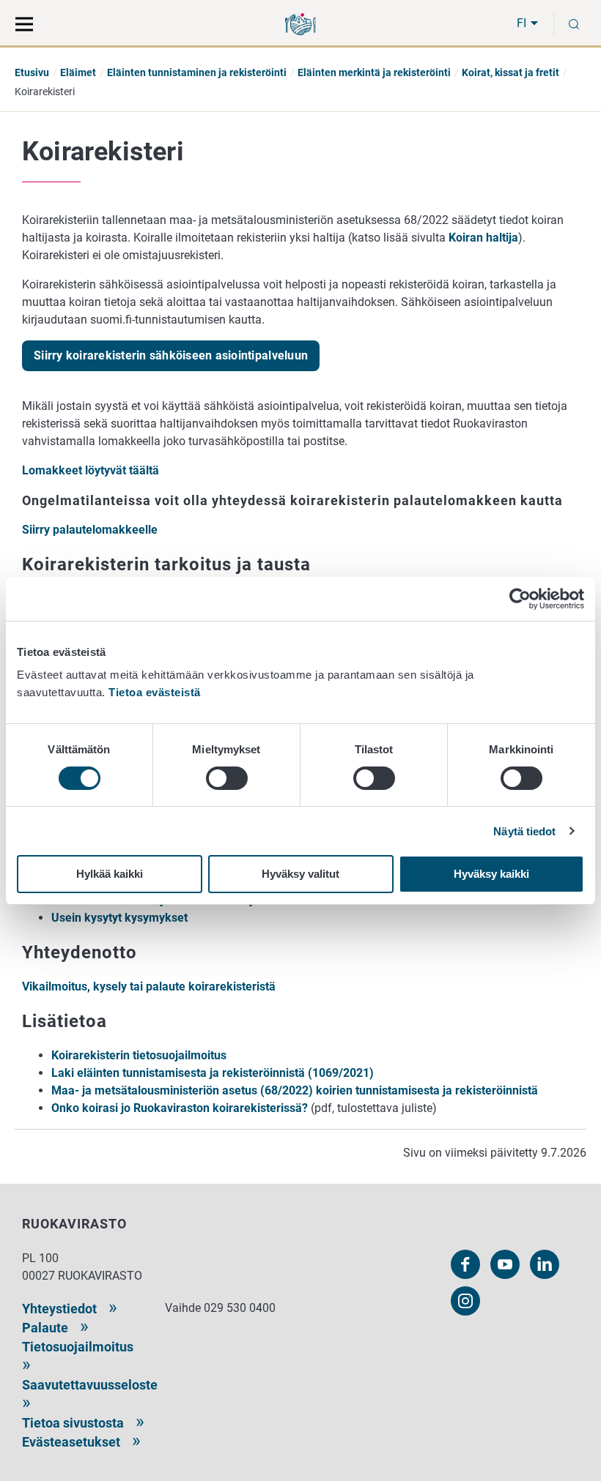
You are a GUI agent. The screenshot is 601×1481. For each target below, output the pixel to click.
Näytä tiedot (524, 831)
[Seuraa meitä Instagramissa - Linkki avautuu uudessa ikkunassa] (465, 1301)
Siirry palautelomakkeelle (90, 530)
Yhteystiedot (59, 1308)
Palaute (45, 1327)
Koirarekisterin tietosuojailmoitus (138, 1055)
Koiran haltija (483, 238)
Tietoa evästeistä (154, 692)
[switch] (227, 778)
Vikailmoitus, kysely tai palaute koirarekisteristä (149, 986)
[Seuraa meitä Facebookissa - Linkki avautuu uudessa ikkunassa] (465, 1264)
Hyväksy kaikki (491, 874)
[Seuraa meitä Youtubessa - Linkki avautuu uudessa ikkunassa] (505, 1264)
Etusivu (32, 72)
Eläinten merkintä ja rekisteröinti (374, 72)
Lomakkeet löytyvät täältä (90, 470)
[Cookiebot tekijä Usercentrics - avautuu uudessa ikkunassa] (520, 599)
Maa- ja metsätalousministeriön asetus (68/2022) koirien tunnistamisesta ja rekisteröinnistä (294, 1090)
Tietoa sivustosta (73, 1422)
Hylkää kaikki (109, 874)
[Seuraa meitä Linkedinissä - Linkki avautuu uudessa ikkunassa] (544, 1264)
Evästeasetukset (71, 1442)
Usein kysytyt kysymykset (119, 918)
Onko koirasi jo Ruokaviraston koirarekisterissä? (179, 1108)
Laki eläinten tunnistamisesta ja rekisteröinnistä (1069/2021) (212, 1073)
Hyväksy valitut (300, 874)
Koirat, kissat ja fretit (510, 72)
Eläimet (78, 72)
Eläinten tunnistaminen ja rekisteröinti (197, 72)
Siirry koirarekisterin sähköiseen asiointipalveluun (171, 355)
